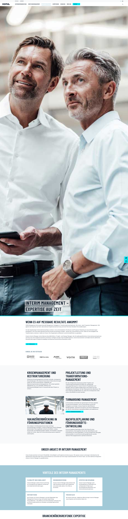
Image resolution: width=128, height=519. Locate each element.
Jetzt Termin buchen (30, 344)
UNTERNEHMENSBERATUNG (21, 4)
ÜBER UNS (69, 4)
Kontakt (75, 4)
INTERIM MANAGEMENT (46, 4)
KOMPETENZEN (56, 4)
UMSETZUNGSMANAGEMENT (34, 4)
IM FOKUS (16, 1)
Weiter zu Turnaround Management (73, 411)
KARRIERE (22, 1)
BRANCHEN (62, 4)
